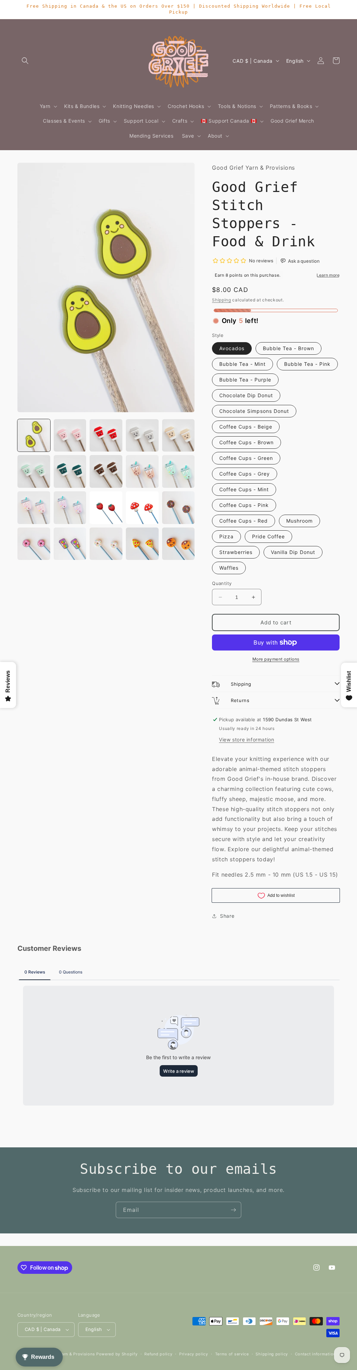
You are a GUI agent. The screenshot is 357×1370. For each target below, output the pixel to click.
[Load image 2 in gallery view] (70, 435)
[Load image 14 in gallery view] (142, 507)
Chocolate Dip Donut (246, 395)
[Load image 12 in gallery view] (70, 507)
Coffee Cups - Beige (245, 427)
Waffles (228, 568)
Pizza (226, 536)
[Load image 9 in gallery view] (142, 471)
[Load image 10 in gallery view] (178, 471)
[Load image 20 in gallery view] (178, 544)
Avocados (231, 348)
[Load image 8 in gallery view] (106, 471)
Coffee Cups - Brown (246, 442)
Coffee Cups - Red (243, 521)
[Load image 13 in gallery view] (106, 507)
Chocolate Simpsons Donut (254, 411)
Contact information (315, 1354)
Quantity (221, 583)
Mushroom (299, 521)
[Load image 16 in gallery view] (33, 544)
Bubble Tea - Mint (242, 364)
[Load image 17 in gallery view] (70, 544)
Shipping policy (272, 1354)
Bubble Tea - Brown (288, 348)
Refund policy (158, 1354)
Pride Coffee (268, 536)
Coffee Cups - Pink (244, 505)
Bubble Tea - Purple (245, 380)
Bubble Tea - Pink (307, 364)
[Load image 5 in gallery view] (178, 435)
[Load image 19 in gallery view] (142, 544)
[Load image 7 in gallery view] (70, 471)
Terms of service (232, 1354)
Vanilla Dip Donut (293, 552)
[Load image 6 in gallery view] (33, 471)
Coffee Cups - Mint (244, 489)
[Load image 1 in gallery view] (33, 435)
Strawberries (235, 552)
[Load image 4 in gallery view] (142, 435)
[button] (25, 60)
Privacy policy (193, 1354)
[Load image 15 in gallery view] (178, 507)
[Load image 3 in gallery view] (106, 435)
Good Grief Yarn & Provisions (65, 1354)
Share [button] (227, 916)
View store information (246, 739)
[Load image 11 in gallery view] (33, 507)
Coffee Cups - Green (246, 458)
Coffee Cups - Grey (244, 474)
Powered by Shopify (117, 1354)
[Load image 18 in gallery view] (106, 544)
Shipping (221, 299)
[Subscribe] (233, 1210)
